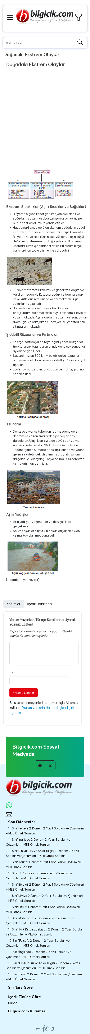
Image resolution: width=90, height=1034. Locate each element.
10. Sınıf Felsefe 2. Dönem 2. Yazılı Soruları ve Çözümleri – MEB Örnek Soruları (38, 943)
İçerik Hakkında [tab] (39, 604)
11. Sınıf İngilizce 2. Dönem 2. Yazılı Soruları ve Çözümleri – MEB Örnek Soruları (38, 842)
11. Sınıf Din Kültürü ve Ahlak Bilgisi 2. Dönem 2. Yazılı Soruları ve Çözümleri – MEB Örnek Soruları (42, 853)
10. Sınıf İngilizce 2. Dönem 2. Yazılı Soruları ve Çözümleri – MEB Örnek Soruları (38, 954)
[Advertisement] (45, 122)
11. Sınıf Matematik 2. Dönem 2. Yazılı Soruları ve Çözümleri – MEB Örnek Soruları (40, 920)
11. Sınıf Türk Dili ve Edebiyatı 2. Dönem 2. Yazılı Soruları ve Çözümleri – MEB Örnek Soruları (45, 932)
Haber (12, 1003)
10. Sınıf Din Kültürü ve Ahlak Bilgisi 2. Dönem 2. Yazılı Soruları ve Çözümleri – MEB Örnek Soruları (43, 965)
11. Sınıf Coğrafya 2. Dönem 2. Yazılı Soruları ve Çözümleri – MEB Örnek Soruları (39, 875)
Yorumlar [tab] (14, 604)
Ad (11, 673)
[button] (11, 17)
